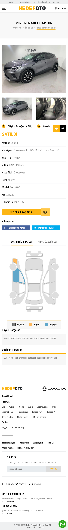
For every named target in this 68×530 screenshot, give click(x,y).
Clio (3, 407)
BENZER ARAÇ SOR (21, 212)
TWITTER (22, 484)
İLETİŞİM (56, 2)
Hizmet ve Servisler (25, 448)
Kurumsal (31, 527)
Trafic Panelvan (7, 417)
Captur (21, 407)
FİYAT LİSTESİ (42, 2)
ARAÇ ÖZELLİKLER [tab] (47, 241)
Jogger (4, 427)
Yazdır (46, 126)
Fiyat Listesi (24, 443)
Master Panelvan (23, 417)
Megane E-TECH (8, 412)
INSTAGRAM (36, 484)
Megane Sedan (42, 407)
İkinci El (50, 443)
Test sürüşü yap (8, 443)
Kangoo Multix (37, 412)
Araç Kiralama (7, 448)
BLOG (11, 2)
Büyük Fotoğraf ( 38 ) (20, 126)
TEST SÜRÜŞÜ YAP (25, 2)
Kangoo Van (51, 412)
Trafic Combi (23, 412)
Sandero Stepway (17, 427)
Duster (30, 407)
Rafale (54, 407)
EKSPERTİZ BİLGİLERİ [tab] (22, 241)
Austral (12, 407)
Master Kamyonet (39, 417)
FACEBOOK (10, 484)
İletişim (40, 527)
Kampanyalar (38, 443)
